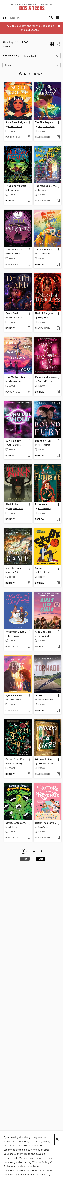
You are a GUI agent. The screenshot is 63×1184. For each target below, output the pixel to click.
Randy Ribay (43, 317)
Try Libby (10, 26)
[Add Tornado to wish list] (58, 710)
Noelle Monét (44, 445)
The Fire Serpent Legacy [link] (46, 122)
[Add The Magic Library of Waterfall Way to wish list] (58, 201)
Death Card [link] (11, 313)
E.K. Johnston (44, 254)
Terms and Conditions (16, 1141)
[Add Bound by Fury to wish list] (58, 456)
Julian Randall (44, 572)
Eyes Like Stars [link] (13, 695)
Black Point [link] (11, 504)
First (25, 858)
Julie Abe (42, 190)
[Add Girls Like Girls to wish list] (58, 647)
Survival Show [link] (13, 440)
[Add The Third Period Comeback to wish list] (58, 265)
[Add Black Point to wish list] (29, 519)
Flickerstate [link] (41, 504)
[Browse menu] (58, 18)
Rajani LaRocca (15, 126)
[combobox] (24, 18)
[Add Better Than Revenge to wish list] (58, 838)
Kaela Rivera (14, 190)
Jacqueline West (15, 508)
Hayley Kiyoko (44, 636)
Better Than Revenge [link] (46, 823)
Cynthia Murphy (45, 381)
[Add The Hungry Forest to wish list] (29, 201)
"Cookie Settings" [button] (41, 1162)
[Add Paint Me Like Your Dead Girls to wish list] (58, 392)
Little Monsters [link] (13, 249)
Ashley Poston (14, 699)
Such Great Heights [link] (16, 122)
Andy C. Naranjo (15, 763)
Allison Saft (13, 572)
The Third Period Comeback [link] (46, 249)
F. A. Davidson (44, 508)
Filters (8, 65)
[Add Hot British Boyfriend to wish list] (29, 647)
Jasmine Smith (15, 317)
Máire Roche (14, 254)
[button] (52, 45)
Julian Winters (14, 381)
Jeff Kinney (13, 827)
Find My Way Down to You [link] (16, 377)
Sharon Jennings (45, 699)
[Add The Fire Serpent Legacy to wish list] (58, 137)
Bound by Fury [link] (43, 440)
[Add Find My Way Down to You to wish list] (29, 392)
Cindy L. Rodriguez (46, 126)
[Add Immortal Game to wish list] (29, 583)
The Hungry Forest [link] (15, 186)
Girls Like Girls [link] (43, 631)
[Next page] (41, 851)
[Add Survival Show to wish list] (29, 456)
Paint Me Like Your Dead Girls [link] (46, 377)
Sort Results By (10, 55)
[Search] (4, 17)
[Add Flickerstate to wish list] (58, 519)
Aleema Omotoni (45, 763)
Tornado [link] (39, 695)
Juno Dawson (14, 445)
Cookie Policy (42, 1174)
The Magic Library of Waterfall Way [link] (46, 186)
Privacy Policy (41, 1141)
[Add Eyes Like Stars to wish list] (29, 710)
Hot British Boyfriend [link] (16, 631)
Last (41, 858)
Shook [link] (38, 568)
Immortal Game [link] (13, 568)
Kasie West (43, 827)
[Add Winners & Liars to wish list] (58, 774)
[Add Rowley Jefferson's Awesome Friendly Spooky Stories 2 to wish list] (29, 838)
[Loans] (51, 18)
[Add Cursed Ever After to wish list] (29, 774)
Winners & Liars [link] (43, 759)
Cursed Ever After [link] (15, 759)
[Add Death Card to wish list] (29, 328)
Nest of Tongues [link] (44, 313)
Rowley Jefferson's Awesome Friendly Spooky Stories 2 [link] (16, 823)
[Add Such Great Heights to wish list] (29, 137)
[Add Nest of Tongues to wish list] (58, 328)
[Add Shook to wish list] (58, 583)
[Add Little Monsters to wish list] (29, 265)
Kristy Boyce (13, 636)
